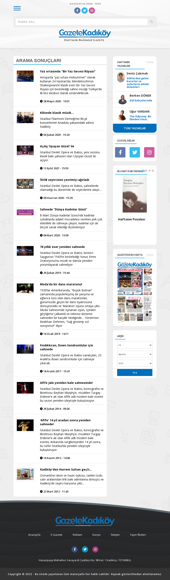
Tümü (149, 62)
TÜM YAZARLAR (135, 128)
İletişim (115, 535)
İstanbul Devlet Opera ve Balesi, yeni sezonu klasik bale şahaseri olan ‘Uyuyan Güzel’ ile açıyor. (70, 156)
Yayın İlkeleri (138, 535)
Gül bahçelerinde (141, 100)
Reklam (77, 535)
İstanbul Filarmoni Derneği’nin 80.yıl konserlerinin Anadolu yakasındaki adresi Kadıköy (67, 122)
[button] (142, 170)
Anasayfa (34, 535)
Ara (135, 372)
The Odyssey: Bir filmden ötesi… (141, 118)
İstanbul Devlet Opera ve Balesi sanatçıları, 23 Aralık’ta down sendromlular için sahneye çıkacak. (70, 359)
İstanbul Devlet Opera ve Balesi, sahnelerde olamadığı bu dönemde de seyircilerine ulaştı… (71, 188)
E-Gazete (56, 535)
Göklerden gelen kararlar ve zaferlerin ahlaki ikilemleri (138, 83)
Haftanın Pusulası (131, 219)
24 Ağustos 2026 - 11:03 (85, 3)
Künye (96, 535)
